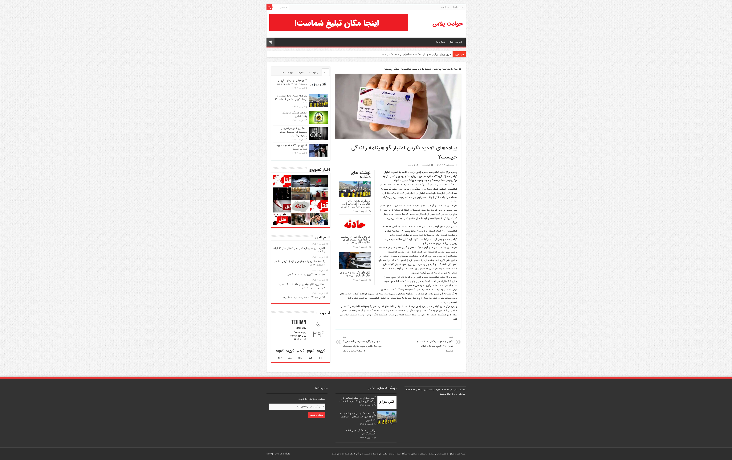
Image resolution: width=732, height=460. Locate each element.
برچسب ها (287, 72)
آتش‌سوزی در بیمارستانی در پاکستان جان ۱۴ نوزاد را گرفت (292, 82)
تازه (325, 72)
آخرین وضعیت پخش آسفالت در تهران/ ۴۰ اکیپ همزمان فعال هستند (435, 344)
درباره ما (445, 7)
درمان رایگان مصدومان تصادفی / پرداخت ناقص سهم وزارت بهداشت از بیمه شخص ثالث (362, 344)
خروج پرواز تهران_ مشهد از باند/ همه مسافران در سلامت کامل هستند (415, 54)
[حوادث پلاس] (447, 24)
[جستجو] (269, 7)
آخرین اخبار (458, 7)
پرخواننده (313, 72)
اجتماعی (447, 69)
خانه (456, 69)
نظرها (300, 72)
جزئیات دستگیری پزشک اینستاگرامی (294, 114)
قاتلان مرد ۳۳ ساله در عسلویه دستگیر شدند (291, 147)
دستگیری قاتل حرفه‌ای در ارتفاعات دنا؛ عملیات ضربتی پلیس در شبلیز (293, 131)
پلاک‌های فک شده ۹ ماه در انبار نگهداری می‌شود (355, 274)
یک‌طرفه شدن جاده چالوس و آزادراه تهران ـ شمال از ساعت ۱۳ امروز (356, 203)
